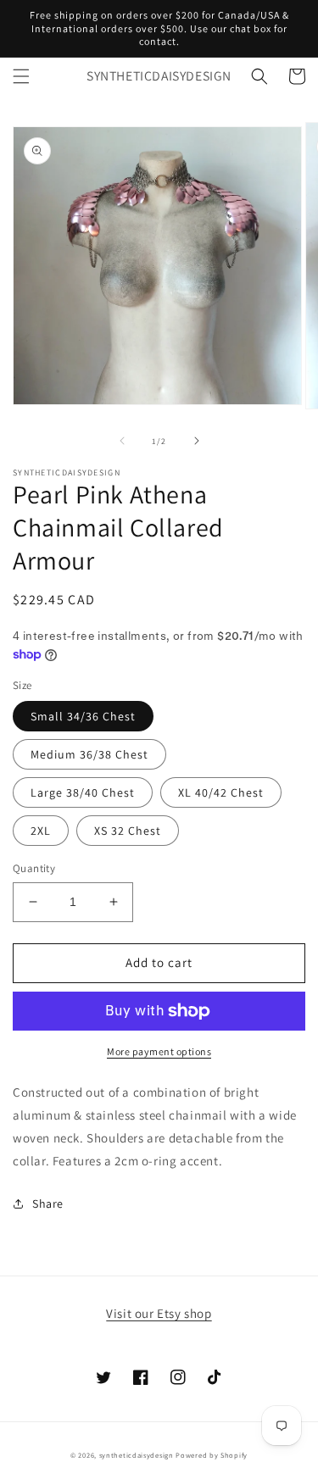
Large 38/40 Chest (83, 792)
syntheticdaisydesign (136, 1454)
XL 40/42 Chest (221, 792)
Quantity (34, 868)
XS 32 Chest (127, 830)
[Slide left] (122, 440)
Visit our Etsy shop (158, 1313)
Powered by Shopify (212, 1454)
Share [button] (48, 1203)
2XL (41, 830)
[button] (21, 76)
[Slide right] (196, 440)
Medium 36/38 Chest (89, 754)
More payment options (159, 1051)
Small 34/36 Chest (83, 716)
